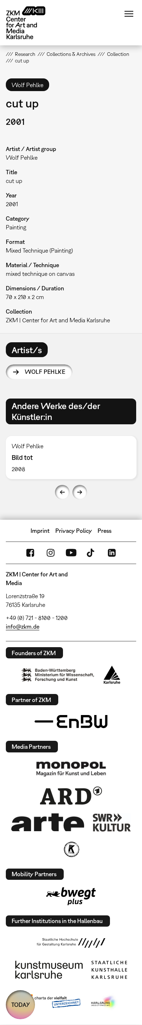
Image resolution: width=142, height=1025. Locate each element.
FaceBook (30, 553)
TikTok (91, 553)
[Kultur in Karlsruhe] (71, 849)
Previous (62, 492)
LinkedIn (111, 553)
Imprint (40, 530)
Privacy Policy (73, 530)
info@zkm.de (22, 626)
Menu (129, 14)
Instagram (50, 553)
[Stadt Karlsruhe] (112, 675)
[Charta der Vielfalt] (52, 1002)
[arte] (47, 822)
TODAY (20, 1004)
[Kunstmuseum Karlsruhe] (49, 970)
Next (79, 492)
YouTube (71, 553)
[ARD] (71, 796)
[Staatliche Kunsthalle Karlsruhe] (109, 970)
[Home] (31, 23)
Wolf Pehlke (45, 371)
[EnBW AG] (71, 721)
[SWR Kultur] (112, 822)
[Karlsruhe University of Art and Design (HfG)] (71, 943)
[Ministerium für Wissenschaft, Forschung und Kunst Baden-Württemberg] (57, 675)
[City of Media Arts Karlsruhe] (104, 1002)
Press (104, 530)
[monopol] (71, 768)
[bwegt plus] (71, 896)
